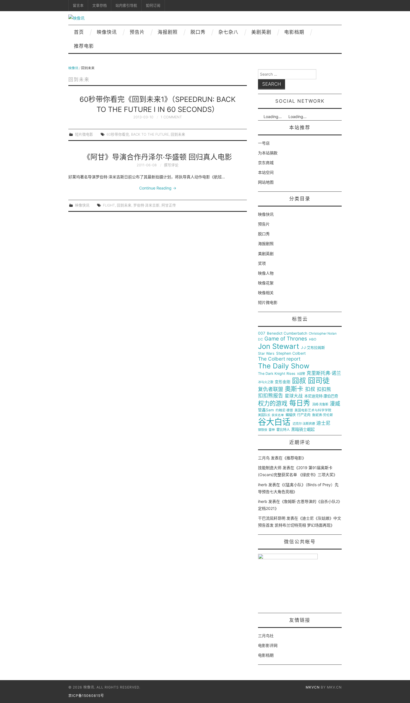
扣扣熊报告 (270, 396)
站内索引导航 (126, 5)
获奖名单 (278, 415)
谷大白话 (274, 422)
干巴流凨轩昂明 (271, 518)
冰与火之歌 (265, 382)
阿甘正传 (168, 205)
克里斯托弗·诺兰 (324, 373)
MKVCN (313, 687)
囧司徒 (319, 380)
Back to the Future (150, 134)
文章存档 (99, 5)
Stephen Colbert (291, 353)
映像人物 (266, 273)
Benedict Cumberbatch (287, 333)
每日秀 (299, 403)
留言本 (78, 5)
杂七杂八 (228, 32)
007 (261, 333)
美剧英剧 (261, 32)
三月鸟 (264, 457)
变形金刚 (282, 382)
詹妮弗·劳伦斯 (322, 415)
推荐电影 (84, 46)
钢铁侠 (262, 430)
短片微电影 (84, 134)
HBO (312, 339)
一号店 (264, 143)
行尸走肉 (303, 415)
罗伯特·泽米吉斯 (146, 205)
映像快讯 (107, 32)
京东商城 (266, 162)
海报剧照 (168, 32)
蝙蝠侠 (291, 415)
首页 (79, 32)
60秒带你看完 (118, 134)
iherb (262, 484)
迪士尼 (323, 423)
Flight (109, 205)
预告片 (137, 32)
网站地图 (266, 182)
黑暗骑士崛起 (303, 429)
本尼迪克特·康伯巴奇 (321, 396)
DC (260, 339)
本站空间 (266, 172)
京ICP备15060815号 (86, 696)
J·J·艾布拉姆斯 (313, 347)
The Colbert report (279, 359)
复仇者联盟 (270, 389)
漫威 (335, 404)
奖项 (262, 263)
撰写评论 (171, 165)
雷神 (272, 430)
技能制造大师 (269, 467)
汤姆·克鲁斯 (320, 404)
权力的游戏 (272, 403)
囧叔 (299, 381)
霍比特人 (283, 430)
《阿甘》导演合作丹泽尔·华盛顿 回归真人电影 (157, 157)
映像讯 (73, 68)
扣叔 (310, 389)
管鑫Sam (266, 410)
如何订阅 (153, 5)
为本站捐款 (268, 152)
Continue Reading (157, 188)
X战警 (301, 374)
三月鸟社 (266, 635)
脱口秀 (198, 32)
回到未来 (178, 134)
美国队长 (264, 415)
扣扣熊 (324, 389)
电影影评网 (268, 645)
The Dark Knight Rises (276, 374)
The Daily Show (283, 366)
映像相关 (266, 292)
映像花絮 (266, 282)
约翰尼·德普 (284, 410)
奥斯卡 (294, 388)
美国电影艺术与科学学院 (313, 410)
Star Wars (266, 354)
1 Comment (171, 117)
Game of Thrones (285, 339)
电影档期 (294, 32)
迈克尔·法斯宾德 (304, 424)
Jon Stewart (278, 346)
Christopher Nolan (323, 333)
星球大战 (294, 396)
